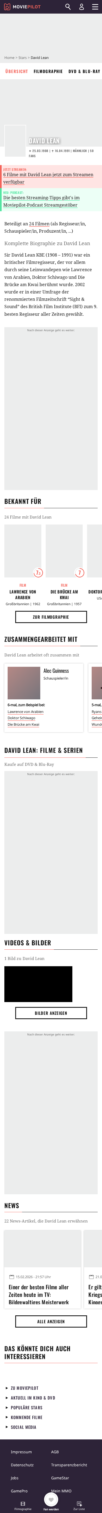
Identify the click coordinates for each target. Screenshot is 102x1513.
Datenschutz (22, 1464)
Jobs (14, 1477)
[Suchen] (68, 7)
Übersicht (16, 71)
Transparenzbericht (69, 1464)
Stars (22, 57)
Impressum (21, 1451)
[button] (22, 1506)
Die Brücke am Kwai (64, 594)
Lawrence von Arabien (23, 594)
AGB (55, 1451)
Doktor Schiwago (21, 717)
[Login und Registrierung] (81, 7)
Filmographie (48, 71)
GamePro (19, 1490)
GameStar (60, 1477)
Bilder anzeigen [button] (51, 1013)
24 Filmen (39, 224)
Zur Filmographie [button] (51, 617)
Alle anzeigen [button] (51, 1321)
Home (9, 57)
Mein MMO (61, 1490)
